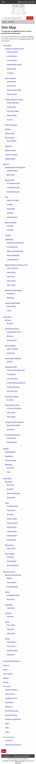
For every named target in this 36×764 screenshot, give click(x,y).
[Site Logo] (18, 9)
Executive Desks (12, 523)
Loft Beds (10, 230)
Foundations (11, 293)
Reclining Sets (9, 133)
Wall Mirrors (11, 654)
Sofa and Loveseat (11, 154)
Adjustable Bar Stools (14, 332)
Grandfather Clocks (13, 595)
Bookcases (8, 481)
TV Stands (10, 73)
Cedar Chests (11, 306)
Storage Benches (12, 586)
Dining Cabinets (10, 345)
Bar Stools (10, 336)
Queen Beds (11, 209)
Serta (8, 472)
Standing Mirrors (12, 650)
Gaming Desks (11, 527)
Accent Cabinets (12, 52)
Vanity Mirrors (11, 272)
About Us (6, 665)
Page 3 (7, 727)
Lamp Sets (10, 629)
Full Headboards (12, 247)
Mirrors (7, 639)
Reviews (6, 682)
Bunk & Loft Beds (10, 222)
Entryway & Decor (9, 572)
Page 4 (7, 732)
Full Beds (10, 204)
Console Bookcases (13, 493)
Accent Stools (11, 86)
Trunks (9, 310)
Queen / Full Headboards (15, 251)
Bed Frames (11, 175)
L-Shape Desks (12, 531)
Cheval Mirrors (12, 642)
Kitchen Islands (12, 442)
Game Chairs (11, 412)
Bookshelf (10, 489)
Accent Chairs (11, 81)
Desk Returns (11, 510)
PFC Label (10, 468)
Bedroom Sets (9, 180)
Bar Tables (10, 400)
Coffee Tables (11, 107)
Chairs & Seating (10, 78)
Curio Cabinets (12, 60)
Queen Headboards (13, 255)
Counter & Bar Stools (12, 328)
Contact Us (24, 39)
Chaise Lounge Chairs (14, 90)
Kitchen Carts (11, 438)
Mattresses (10, 298)
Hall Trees (8, 613)
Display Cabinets (12, 349)
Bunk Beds (10, 225)
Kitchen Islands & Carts (12, 435)
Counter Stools (12, 340)
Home (5, 22)
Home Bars (10, 429)
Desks (7, 503)
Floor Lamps (11, 625)
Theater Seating (10, 159)
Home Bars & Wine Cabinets (14, 422)
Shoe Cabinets (11, 582)
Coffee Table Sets (13, 103)
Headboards (9, 239)
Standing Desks (12, 535)
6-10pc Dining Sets (13, 387)
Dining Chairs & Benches (13, 358)
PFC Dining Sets (12, 391)
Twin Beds (10, 213)
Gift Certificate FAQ (11, 711)
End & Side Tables (13, 111)
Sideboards (10, 353)
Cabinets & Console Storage (14, 48)
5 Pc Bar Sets (11, 374)
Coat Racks (9, 605)
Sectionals (8, 146)
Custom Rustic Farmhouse (11, 661)
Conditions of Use (11, 698)
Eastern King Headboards (15, 242)
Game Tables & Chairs (12, 405)
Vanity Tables (11, 285)
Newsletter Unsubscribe (13, 719)
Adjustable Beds (12, 170)
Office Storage (10, 553)
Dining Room (7, 317)
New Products (7, 674)
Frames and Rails (10, 460)
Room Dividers (10, 137)
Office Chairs (9, 545)
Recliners (8, 129)
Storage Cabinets (12, 565)
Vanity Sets (10, 276)
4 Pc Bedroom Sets (13, 183)
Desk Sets (10, 514)
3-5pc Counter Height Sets (16, 370)
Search (30, 18)
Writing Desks (11, 540)
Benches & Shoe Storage (13, 575)
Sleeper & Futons (10, 150)
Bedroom (6, 164)
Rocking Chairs (12, 94)
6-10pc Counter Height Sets (16, 383)
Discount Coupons (11, 715)
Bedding (6, 449)
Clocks (7, 592)
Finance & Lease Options (13, 744)
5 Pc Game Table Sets (14, 408)
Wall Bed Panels (12, 217)
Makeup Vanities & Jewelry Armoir (16, 265)
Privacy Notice (10, 694)
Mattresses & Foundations (13, 290)
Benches (9, 361)
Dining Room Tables (11, 396)
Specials (6, 678)
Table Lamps (11, 633)
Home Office (7, 478)
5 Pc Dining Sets (12, 378)
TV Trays (10, 119)
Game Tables (11, 417)
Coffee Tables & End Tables (14, 99)
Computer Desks (12, 506)
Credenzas (10, 557)
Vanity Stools (11, 281)
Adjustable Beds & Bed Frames (15, 167)
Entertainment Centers (14, 64)
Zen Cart (18, 763)
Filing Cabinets (12, 561)
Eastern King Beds (13, 200)
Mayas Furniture (20, 761)
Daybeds (8, 235)
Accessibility (9, 702)
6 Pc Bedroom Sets (13, 192)
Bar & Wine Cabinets (13, 425)
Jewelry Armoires (12, 268)
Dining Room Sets (11, 367)
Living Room (7, 45)
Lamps (7, 622)
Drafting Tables (12, 519)
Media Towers (11, 69)
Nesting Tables (12, 115)
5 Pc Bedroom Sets (13, 187)
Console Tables (12, 56)
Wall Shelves (11, 497)
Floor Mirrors (11, 646)
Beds (6, 197)
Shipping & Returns (11, 689)
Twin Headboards (12, 259)
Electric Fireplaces (11, 125)
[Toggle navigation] (3, 2)
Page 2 (7, 723)
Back (3, 751)
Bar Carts (8, 320)
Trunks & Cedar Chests (12, 303)
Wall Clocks (11, 599)
